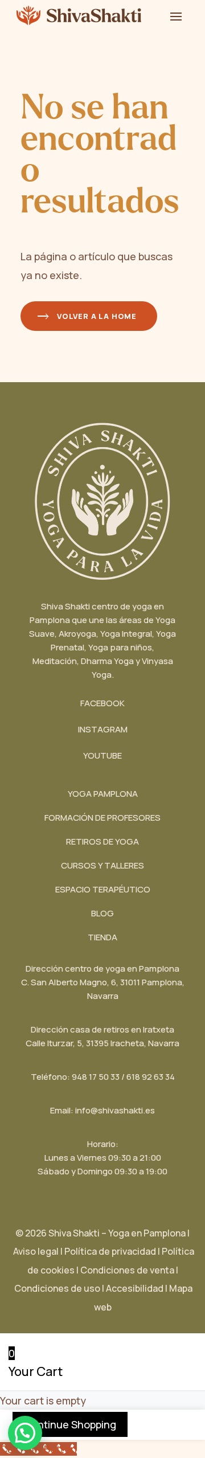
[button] (25, 1433)
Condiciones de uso (57, 1288)
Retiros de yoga (102, 841)
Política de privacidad (110, 1251)
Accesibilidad (137, 1288)
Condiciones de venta (127, 1270)
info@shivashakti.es (115, 1110)
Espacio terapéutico (102, 889)
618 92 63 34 (150, 1077)
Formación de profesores (102, 818)
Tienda (102, 937)
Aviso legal (36, 1251)
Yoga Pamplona (103, 794)
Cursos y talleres (102, 865)
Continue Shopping (70, 1424)
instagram (103, 729)
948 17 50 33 (96, 1077)
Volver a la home (97, 316)
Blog (102, 913)
